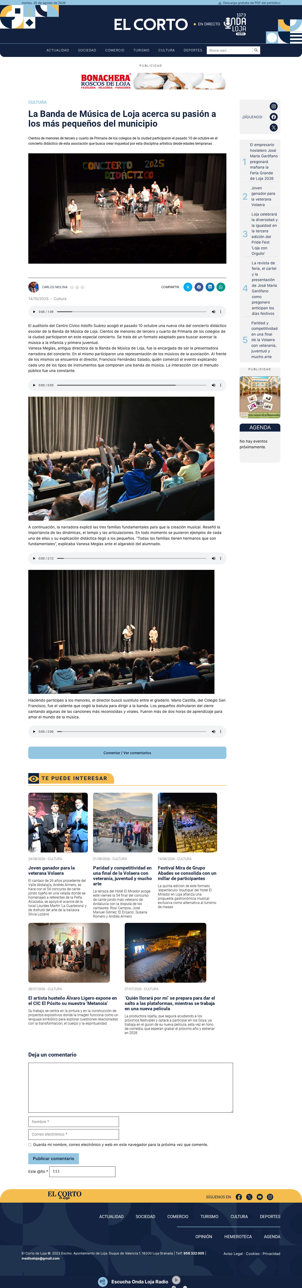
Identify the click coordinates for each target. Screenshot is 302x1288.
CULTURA (239, 1216)
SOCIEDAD (145, 1216)
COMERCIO (177, 1216)
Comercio (114, 50)
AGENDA (272, 1236)
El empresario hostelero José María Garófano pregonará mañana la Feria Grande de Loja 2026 (264, 162)
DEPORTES (270, 1216)
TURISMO (209, 1216)
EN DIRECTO (209, 24)
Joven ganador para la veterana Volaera (263, 196)
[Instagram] (270, 1197)
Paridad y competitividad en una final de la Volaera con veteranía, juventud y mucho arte (264, 340)
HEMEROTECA (238, 1236)
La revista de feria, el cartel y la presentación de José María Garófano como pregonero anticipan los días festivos (264, 288)
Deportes (193, 50)
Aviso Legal (233, 1253)
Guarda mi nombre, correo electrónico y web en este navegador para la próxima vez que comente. (120, 1144)
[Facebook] (238, 1197)
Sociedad (87, 50)
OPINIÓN (203, 1236)
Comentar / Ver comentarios (127, 753)
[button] (176, 1280)
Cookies (253, 1253)
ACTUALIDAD (111, 1216)
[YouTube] (259, 1197)
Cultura (166, 50)
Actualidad (57, 50)
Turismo (141, 50)
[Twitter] (249, 1197)
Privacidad (271, 1253)
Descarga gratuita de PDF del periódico (251, 3)
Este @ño (38, 1171)
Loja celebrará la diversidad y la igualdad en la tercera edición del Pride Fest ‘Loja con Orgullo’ (265, 234)
